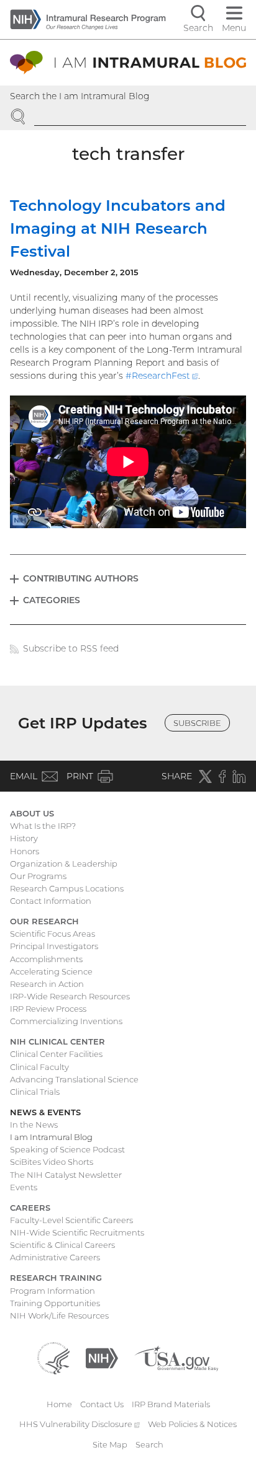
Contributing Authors (81, 578)
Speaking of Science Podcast (67, 1149)
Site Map (110, 1444)
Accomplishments (46, 959)
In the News (34, 1124)
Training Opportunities (55, 1303)
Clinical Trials (35, 1092)
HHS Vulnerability (79, 1424)
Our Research (44, 921)
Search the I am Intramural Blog (80, 96)
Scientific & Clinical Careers (62, 1245)
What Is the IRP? (43, 826)
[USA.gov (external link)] (176, 1357)
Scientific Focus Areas (52, 934)
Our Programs (38, 876)
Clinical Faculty (39, 1067)
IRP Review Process (48, 1009)
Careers (30, 1208)
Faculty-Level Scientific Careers (71, 1220)
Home (59, 1404)
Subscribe (197, 723)
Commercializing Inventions (66, 1021)
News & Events (45, 1112)
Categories (51, 600)
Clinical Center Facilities (56, 1054)
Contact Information (50, 901)
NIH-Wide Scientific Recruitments (77, 1232)
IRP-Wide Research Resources (70, 996)
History (24, 838)
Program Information (52, 1291)
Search (149, 1444)
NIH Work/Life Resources (59, 1315)
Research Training (56, 1278)
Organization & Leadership (63, 864)
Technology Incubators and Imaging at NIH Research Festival (118, 228)
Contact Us (102, 1404)
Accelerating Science (51, 971)
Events (23, 1187)
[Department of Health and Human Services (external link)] (53, 1357)
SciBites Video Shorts (51, 1162)
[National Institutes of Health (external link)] (102, 1357)
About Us (32, 813)
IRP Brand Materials (171, 1404)
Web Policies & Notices (192, 1424)
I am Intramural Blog (51, 1137)
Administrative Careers (55, 1257)
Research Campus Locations (67, 888)
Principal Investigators (54, 946)
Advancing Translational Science (74, 1079)
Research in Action (47, 984)
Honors (24, 851)
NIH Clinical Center (57, 1041)
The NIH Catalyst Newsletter (66, 1175)
